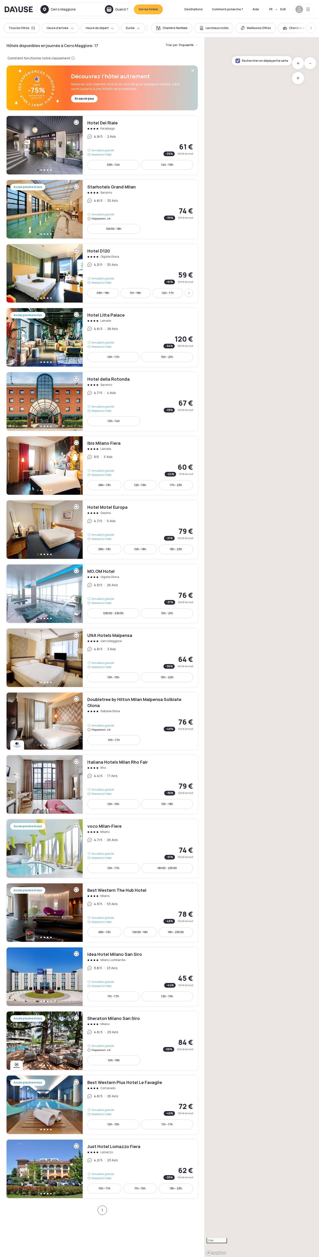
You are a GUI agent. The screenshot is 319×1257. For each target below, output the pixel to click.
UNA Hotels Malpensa (102, 657)
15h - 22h (167, 677)
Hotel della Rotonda (102, 401)
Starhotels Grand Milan (102, 209)
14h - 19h (167, 165)
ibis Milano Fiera (102, 465)
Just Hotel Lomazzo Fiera (102, 1169)
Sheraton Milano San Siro (102, 1040)
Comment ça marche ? (227, 9)
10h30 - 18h (113, 229)
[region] (261, 647)
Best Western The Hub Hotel (102, 912)
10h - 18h (140, 549)
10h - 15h (113, 677)
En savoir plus (84, 99)
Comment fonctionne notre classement (38, 58)
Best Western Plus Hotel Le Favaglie (102, 1105)
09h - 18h (103, 293)
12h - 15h (167, 996)
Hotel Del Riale (102, 145)
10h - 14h (114, 421)
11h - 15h (140, 1188)
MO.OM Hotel (102, 593)
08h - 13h (104, 485)
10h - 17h (113, 357)
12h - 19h (140, 485)
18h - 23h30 (176, 932)
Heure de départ (97, 28)
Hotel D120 (102, 273)
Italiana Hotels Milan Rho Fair (102, 784)
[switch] (171, 28)
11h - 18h (135, 293)
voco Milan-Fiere (102, 848)
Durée (130, 28)
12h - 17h (168, 293)
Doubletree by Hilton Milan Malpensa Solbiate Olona (102, 721)
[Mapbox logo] (216, 1253)
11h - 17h (113, 996)
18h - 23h (176, 549)
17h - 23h (176, 485)
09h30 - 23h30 (113, 613)
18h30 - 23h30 (167, 868)
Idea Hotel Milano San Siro (102, 976)
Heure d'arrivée (57, 28)
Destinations (193, 9)
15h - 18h (167, 804)
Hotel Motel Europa (102, 529)
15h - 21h (167, 357)
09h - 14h (113, 165)
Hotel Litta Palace (102, 337)
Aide (255, 9)
